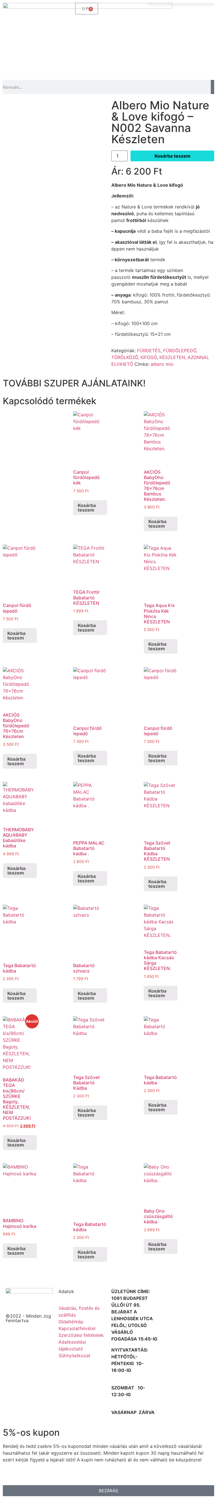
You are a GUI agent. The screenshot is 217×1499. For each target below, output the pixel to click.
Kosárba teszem (172, 156)
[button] (180, 4)
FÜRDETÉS (148, 350)
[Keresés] (212, 87)
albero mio (162, 364)
